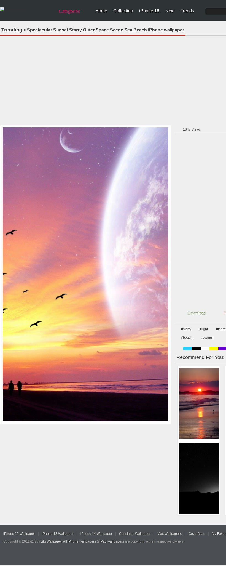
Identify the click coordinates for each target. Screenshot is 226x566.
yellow (213, 348)
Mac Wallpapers (169, 534)
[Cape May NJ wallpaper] (199, 403)
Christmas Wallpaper (134, 534)
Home (101, 11)
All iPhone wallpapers (79, 541)
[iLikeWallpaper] (27, 9)
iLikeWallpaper (50, 541)
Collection (123, 11)
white (205, 348)
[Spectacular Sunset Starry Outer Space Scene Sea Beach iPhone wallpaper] (85, 274)
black (196, 348)
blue (187, 348)
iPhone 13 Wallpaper (58, 534)
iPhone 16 (149, 11)
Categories (69, 11)
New (169, 11)
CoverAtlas (197, 534)
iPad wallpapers (112, 541)
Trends (187, 11)
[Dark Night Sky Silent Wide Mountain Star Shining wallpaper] (199, 478)
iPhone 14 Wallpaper (96, 534)
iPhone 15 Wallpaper (19, 534)
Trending (11, 30)
